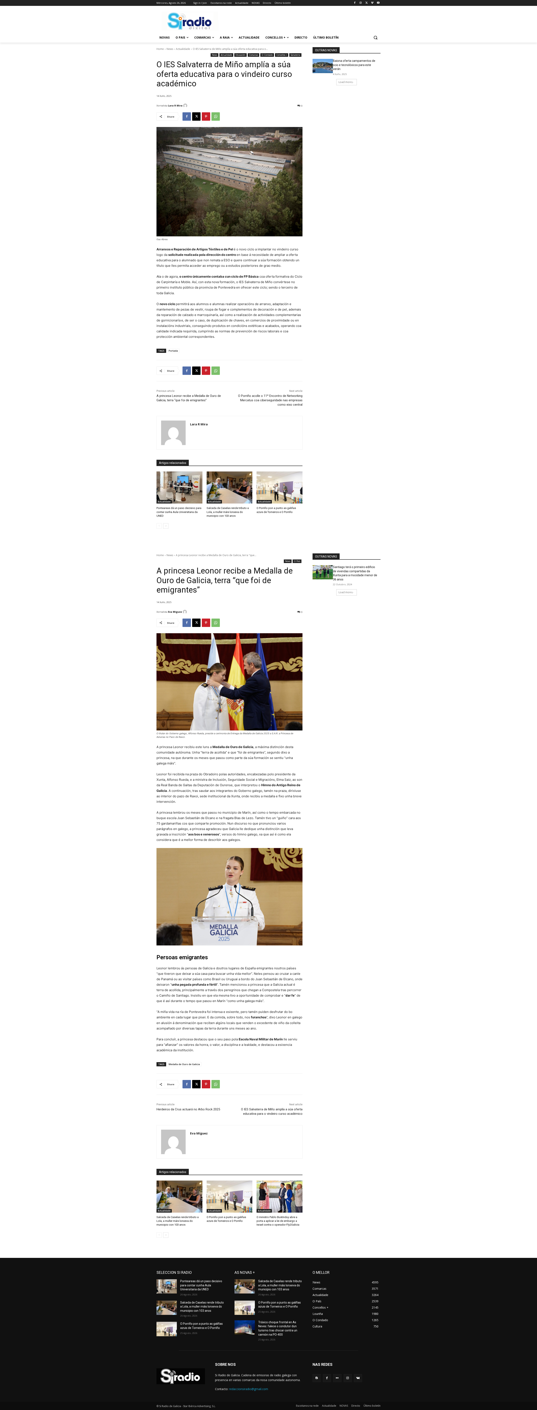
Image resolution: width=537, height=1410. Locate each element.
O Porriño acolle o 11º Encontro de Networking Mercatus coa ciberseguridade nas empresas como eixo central (270, 400)
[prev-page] (159, 526)
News (170, 49)
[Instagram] (360, 3)
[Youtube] (378, 3)
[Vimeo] (372, 3)
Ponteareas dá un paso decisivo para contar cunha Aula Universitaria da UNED (178, 511)
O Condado (267, 54)
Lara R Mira (175, 105)
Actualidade (183, 49)
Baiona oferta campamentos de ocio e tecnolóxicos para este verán (354, 65)
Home (160, 49)
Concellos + (281, 54)
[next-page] (165, 526)
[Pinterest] (206, 116)
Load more (345, 82)
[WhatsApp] (215, 116)
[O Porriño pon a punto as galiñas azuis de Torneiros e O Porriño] (279, 487)
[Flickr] (337, 1378)
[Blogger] (317, 1378)
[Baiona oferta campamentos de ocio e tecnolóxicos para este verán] (323, 66)
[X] (366, 3)
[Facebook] (354, 3)
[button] (375, 37)
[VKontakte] (358, 1378)
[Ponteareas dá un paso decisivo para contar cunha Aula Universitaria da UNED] (179, 487)
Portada (173, 350)
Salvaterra (295, 54)
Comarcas (253, 54)
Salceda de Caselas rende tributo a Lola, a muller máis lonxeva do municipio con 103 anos (228, 511)
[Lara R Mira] (186, 106)
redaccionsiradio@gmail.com (248, 1389)
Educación (240, 54)
